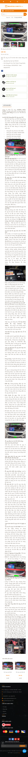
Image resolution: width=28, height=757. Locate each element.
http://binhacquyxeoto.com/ (8, 700)
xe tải (21, 284)
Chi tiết (7, 678)
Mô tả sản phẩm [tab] (6, 105)
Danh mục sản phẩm (9, 10)
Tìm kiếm (5, 706)
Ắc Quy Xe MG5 (8, 672)
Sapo (19, 752)
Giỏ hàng (4, 713)
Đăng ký (4, 711)
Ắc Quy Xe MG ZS (20, 672)
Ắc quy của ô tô (12, 158)
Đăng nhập (5, 709)
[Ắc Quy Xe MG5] (7, 665)
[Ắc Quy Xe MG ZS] (20, 665)
